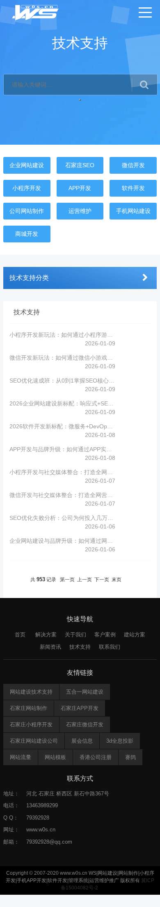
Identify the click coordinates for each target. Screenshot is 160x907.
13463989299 (42, 805)
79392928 (37, 818)
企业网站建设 (26, 165)
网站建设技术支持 (31, 692)
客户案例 (105, 635)
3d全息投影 (119, 741)
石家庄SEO (79, 165)
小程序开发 (26, 188)
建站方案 (134, 635)
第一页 (67, 579)
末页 (116, 579)
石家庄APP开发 (79, 708)
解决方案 (46, 635)
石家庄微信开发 (84, 724)
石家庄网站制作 (28, 708)
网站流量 (20, 757)
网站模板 (55, 757)
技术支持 (80, 647)
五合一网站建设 (84, 692)
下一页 (101, 579)
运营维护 (80, 211)
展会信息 (82, 741)
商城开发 (26, 234)
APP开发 (80, 188)
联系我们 (109, 647)
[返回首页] (36, 12)
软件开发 (133, 188)
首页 (20, 635)
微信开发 (133, 165)
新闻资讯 (50, 647)
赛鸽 (130, 757)
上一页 (84, 579)
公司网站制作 (26, 211)
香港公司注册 (96, 757)
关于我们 (75, 635)
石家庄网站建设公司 (34, 741)
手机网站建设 (133, 211)
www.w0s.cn (40, 829)
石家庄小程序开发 (31, 724)
